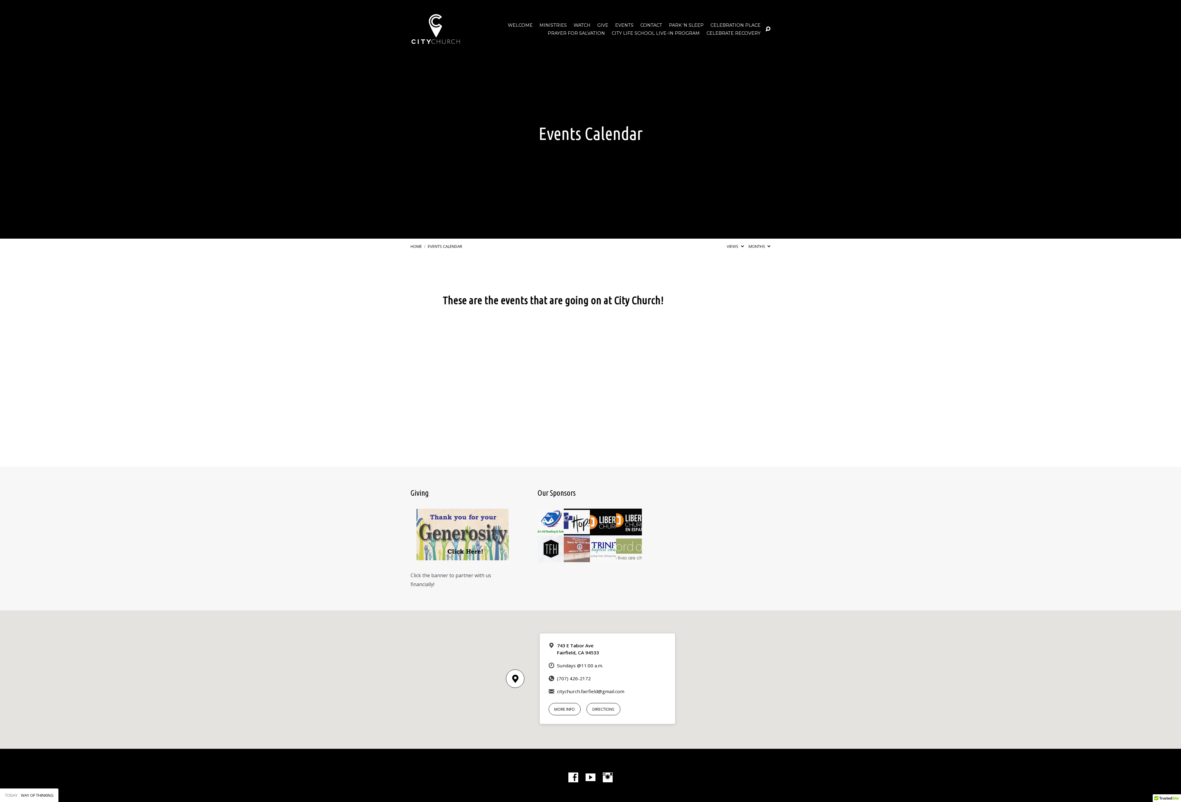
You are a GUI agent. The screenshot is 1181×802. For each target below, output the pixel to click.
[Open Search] (767, 29)
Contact (651, 25)
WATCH (582, 25)
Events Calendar (445, 246)
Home (416, 246)
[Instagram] (608, 777)
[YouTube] (590, 777)
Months (757, 246)
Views (733, 246)
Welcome (520, 25)
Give (602, 25)
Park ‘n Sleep (686, 25)
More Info (564, 709)
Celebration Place (735, 25)
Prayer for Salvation (576, 33)
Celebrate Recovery (733, 33)
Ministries (553, 25)
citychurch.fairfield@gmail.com (590, 691)
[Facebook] (573, 777)
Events (624, 25)
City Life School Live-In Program (656, 33)
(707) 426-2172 (574, 678)
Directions (603, 709)
